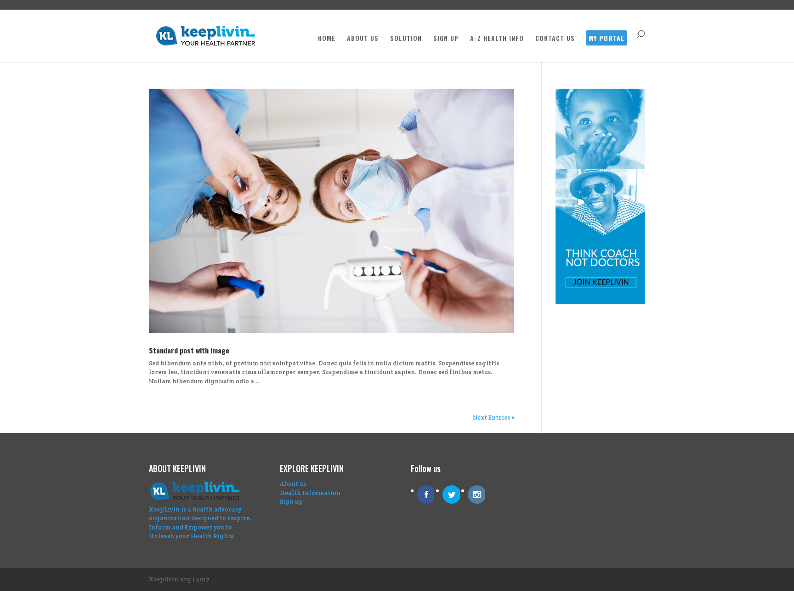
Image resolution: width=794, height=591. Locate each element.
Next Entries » (493, 417)
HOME (326, 39)
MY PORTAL (606, 39)
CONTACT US (555, 39)
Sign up (291, 502)
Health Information (310, 493)
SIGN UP (446, 39)
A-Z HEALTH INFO (497, 39)
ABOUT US (363, 39)
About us (293, 484)
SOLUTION (406, 39)
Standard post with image (189, 350)
